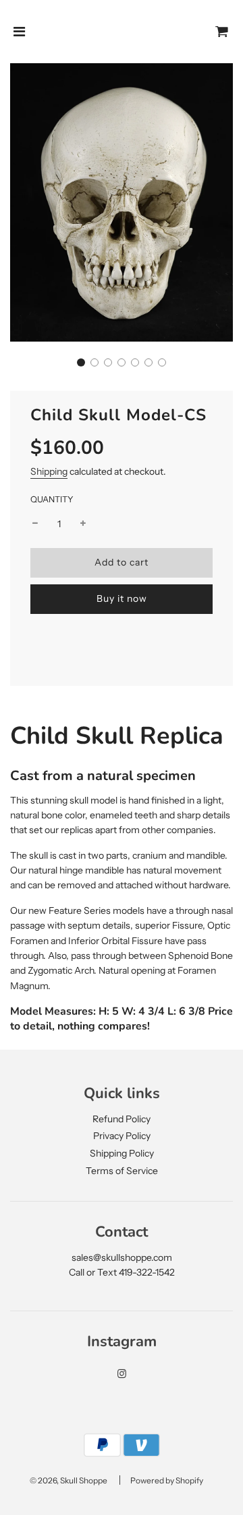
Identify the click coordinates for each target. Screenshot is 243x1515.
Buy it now (122, 598)
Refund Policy (121, 1119)
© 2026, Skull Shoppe (68, 1480)
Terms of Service (122, 1171)
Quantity (52, 499)
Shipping (49, 471)
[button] (81, 362)
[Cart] (222, 31)
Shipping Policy (122, 1153)
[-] (35, 524)
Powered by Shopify (166, 1480)
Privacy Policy (122, 1136)
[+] (83, 524)
